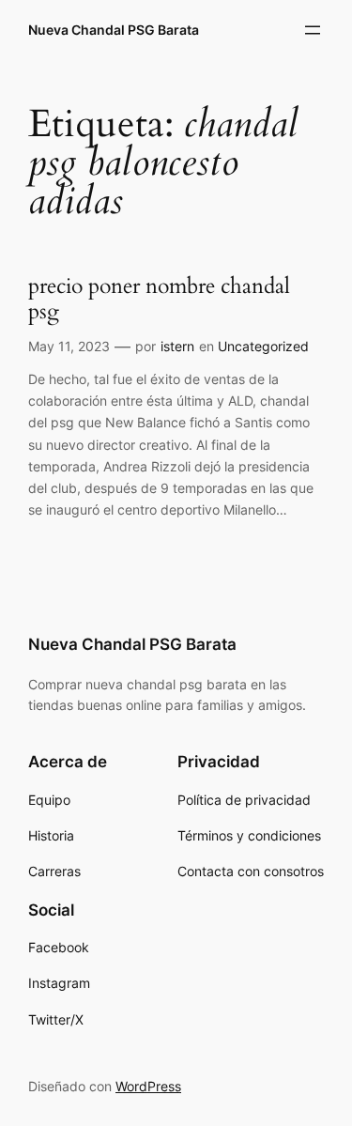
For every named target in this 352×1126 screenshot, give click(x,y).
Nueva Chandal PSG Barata (113, 30)
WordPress (148, 1086)
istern (177, 346)
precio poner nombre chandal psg (159, 299)
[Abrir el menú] (312, 30)
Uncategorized (263, 346)
